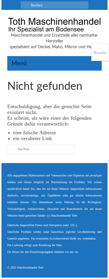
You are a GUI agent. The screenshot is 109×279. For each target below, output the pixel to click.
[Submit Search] (25, 5)
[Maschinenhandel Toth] (54, 25)
